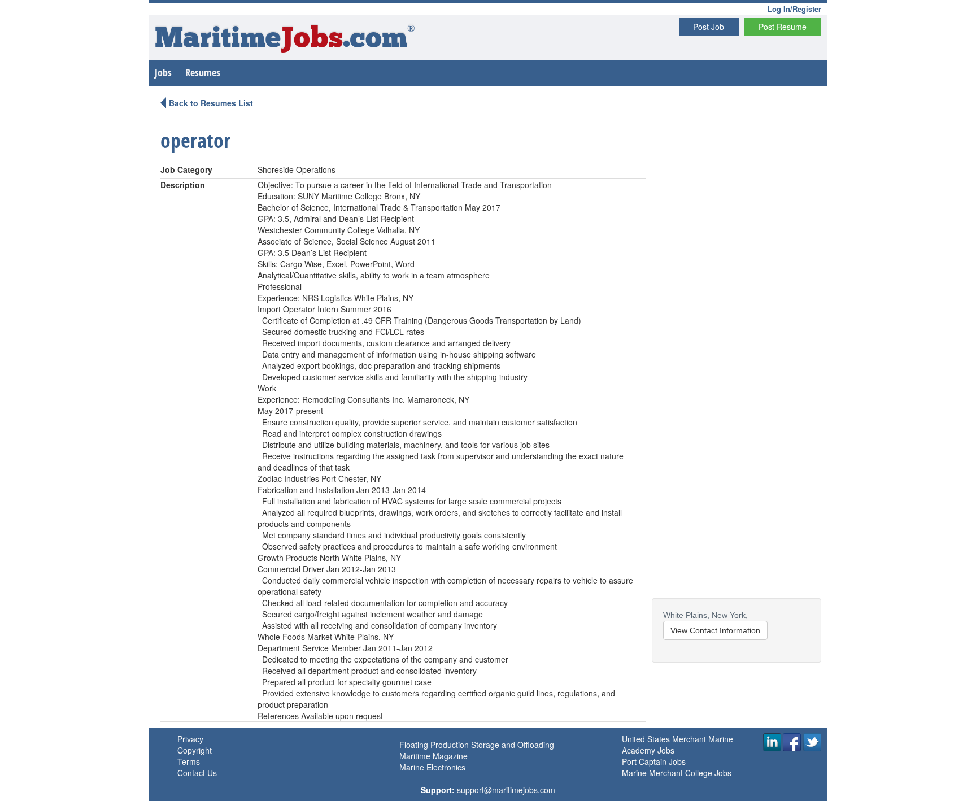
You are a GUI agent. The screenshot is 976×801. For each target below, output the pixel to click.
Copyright (194, 750)
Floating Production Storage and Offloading (476, 744)
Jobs (163, 73)
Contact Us (197, 772)
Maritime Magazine (433, 755)
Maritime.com (285, 39)
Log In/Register (794, 8)
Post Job (708, 26)
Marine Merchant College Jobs (676, 772)
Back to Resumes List (211, 102)
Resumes (202, 73)
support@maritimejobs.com (506, 789)
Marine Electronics (432, 767)
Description (182, 184)
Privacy (190, 739)
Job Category (186, 169)
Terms (188, 761)
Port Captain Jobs (654, 761)
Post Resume (783, 26)
